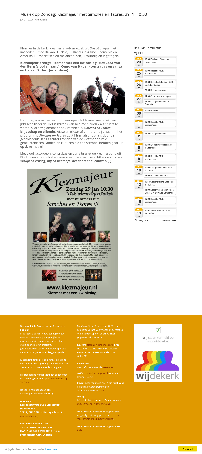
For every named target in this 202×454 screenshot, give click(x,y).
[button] (141, 220)
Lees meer (51, 449)
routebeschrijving (29, 415)
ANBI (79, 430)
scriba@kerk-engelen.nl (96, 373)
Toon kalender (168, 220)
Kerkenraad (108, 367)
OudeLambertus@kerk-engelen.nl (94, 403)
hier (102, 390)
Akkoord (188, 449)
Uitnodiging (41, 19)
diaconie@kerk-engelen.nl (100, 344)
